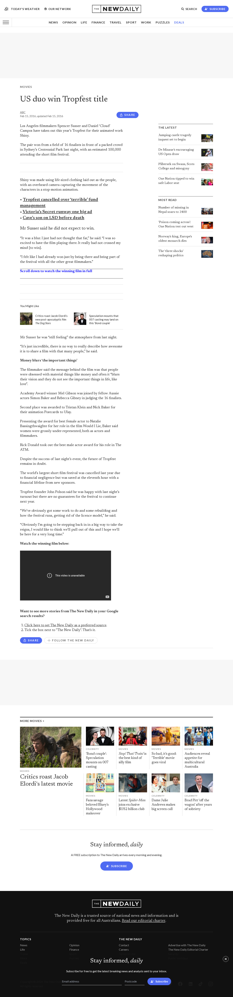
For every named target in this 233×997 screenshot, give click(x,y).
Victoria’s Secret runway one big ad (57, 212)
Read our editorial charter (143, 921)
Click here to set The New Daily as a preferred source (65, 625)
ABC (22, 112)
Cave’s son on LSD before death (53, 218)
